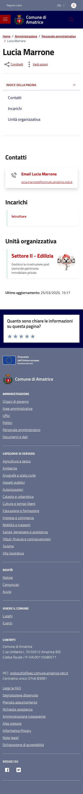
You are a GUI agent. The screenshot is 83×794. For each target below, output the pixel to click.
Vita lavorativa (13, 553)
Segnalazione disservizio (20, 695)
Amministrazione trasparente (24, 716)
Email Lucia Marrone (39, 173)
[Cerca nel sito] (71, 19)
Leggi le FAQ (12, 688)
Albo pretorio (12, 723)
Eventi (7, 623)
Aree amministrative (18, 408)
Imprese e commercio (18, 517)
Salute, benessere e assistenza (25, 532)
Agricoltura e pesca (17, 461)
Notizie (8, 577)
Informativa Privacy (17, 730)
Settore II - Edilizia (32, 256)
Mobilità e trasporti (16, 524)
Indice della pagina (21, 84)
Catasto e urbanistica (18, 496)
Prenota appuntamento (20, 702)
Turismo (8, 546)
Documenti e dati (15, 436)
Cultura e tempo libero (19, 503)
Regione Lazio (14, 5)
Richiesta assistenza (18, 709)
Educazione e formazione (21, 510)
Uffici (6, 415)
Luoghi (7, 616)
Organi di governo (16, 401)
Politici (7, 422)
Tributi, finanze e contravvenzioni (27, 539)
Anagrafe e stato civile (19, 475)
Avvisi (7, 591)
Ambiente (10, 468)
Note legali (11, 737)
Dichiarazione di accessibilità (23, 744)
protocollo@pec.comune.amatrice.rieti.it (39, 673)
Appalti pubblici (14, 482)
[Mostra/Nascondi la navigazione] (5, 19)
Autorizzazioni (13, 489)
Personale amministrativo (21, 429)
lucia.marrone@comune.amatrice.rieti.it (46, 182)
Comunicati (11, 584)
